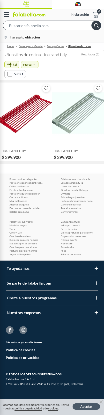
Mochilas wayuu (18, 225)
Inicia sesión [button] (80, 14)
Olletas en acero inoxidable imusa (78, 179)
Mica (63, 250)
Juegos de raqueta (19, 204)
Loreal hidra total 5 (71, 186)
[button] (52, 26)
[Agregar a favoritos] (46, 88)
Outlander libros (18, 197)
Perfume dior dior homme (23, 250)
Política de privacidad (22, 357)
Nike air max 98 (69, 239)
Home (10, 46)
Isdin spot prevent (70, 225)
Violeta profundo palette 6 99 (77, 232)
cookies (53, 408)
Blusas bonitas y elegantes (23, 179)
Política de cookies (20, 350)
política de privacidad (28, 408)
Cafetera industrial (71, 204)
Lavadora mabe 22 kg (72, 182)
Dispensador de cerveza (73, 236)
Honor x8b (67, 243)
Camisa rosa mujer (70, 221)
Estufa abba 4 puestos (21, 190)
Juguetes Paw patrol (20, 254)
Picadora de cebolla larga (74, 190)
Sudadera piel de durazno (23, 243)
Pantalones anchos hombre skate (26, 182)
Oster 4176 (15, 232)
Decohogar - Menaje (31, 46)
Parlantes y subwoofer (21, 221)
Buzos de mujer (69, 228)
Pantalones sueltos (71, 208)
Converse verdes (69, 211)
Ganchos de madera (19, 236)
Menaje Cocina (55, 46)
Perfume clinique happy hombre (78, 200)
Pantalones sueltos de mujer (24, 193)
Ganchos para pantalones (23, 247)
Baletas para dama (19, 211)
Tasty (12, 228)
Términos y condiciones (24, 342)
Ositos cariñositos (19, 186)
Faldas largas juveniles (73, 197)
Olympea (65, 193)
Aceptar (86, 406)
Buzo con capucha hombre (23, 239)
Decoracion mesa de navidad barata (26, 208)
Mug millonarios (18, 200)
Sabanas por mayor (71, 254)
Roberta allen (68, 247)
